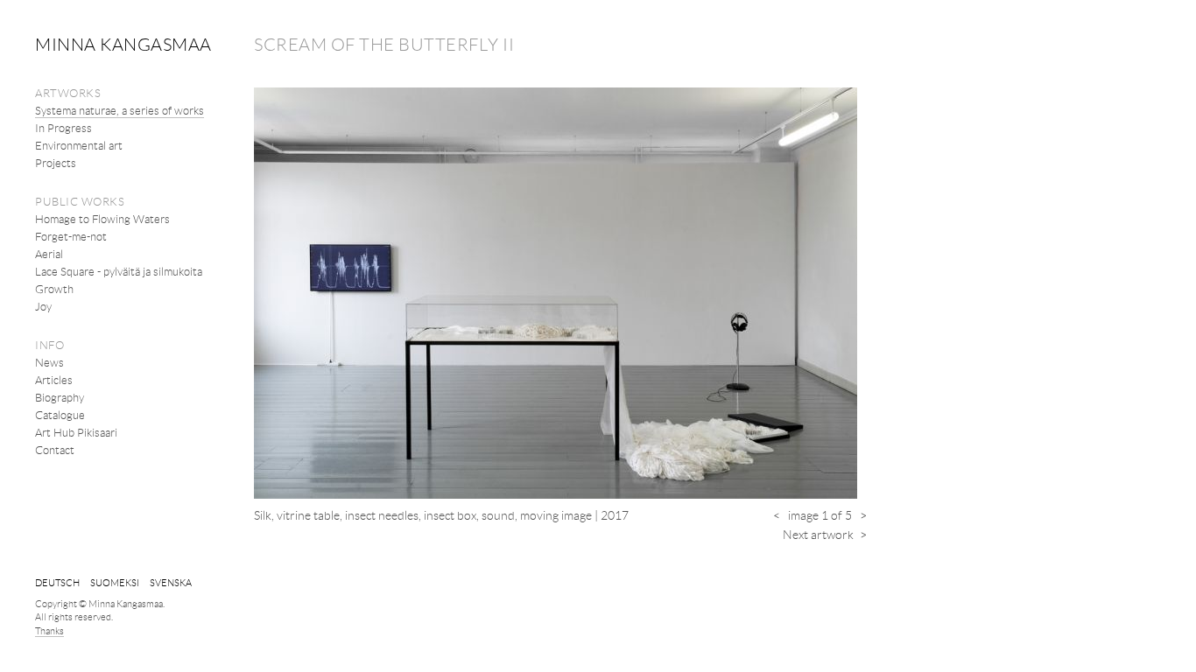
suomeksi (114, 582)
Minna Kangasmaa (123, 43)
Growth (54, 289)
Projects (55, 163)
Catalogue (60, 415)
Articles (54, 380)
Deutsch (57, 582)
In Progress (63, 128)
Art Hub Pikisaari (76, 432)
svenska (171, 582)
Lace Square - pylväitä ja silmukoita (118, 271)
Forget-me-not (71, 236)
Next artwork (825, 534)
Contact (54, 450)
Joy (43, 306)
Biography (59, 397)
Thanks (49, 630)
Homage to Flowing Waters (102, 219)
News (49, 362)
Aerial (49, 254)
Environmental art (79, 145)
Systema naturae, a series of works (119, 110)
